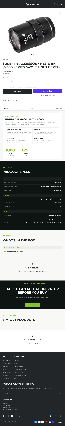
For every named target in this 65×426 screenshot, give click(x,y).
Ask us (60, 422)
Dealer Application (20, 369)
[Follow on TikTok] (16, 416)
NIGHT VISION (7, 363)
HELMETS (6, 378)
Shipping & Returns (20, 366)
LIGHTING (6, 375)
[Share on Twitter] (11, 100)
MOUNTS (5, 369)
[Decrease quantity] (5, 81)
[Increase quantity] (11, 81)
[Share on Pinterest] (13, 100)
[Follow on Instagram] (8, 416)
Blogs (16, 378)
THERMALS (6, 366)
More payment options (48, 95)
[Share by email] (16, 100)
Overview (6, 108)
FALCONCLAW (7, 360)
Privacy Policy (18, 372)
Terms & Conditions (20, 375)
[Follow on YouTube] (12, 416)
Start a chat (32, 305)
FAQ (15, 363)
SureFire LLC (6, 59)
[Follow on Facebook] (4, 416)
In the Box (59, 108)
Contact (16, 360)
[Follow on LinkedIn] (20, 416)
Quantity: (5, 77)
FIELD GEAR (6, 372)
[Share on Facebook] (8, 100)
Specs (32, 108)
